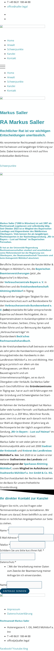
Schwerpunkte (15, 49)
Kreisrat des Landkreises (37, 450)
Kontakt (11, 58)
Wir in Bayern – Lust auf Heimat (31, 431)
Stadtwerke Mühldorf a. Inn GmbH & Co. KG (26, 472)
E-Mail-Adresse (9, 537)
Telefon (5, 544)
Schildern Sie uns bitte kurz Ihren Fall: (22, 550)
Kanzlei (11, 53)
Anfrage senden (14, 590)
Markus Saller (14, 112)
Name (4, 530)
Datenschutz (8, 562)
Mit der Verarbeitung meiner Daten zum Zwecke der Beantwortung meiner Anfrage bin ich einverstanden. (29, 571)
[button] (27, 67)
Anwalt (11, 45)
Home (10, 40)
